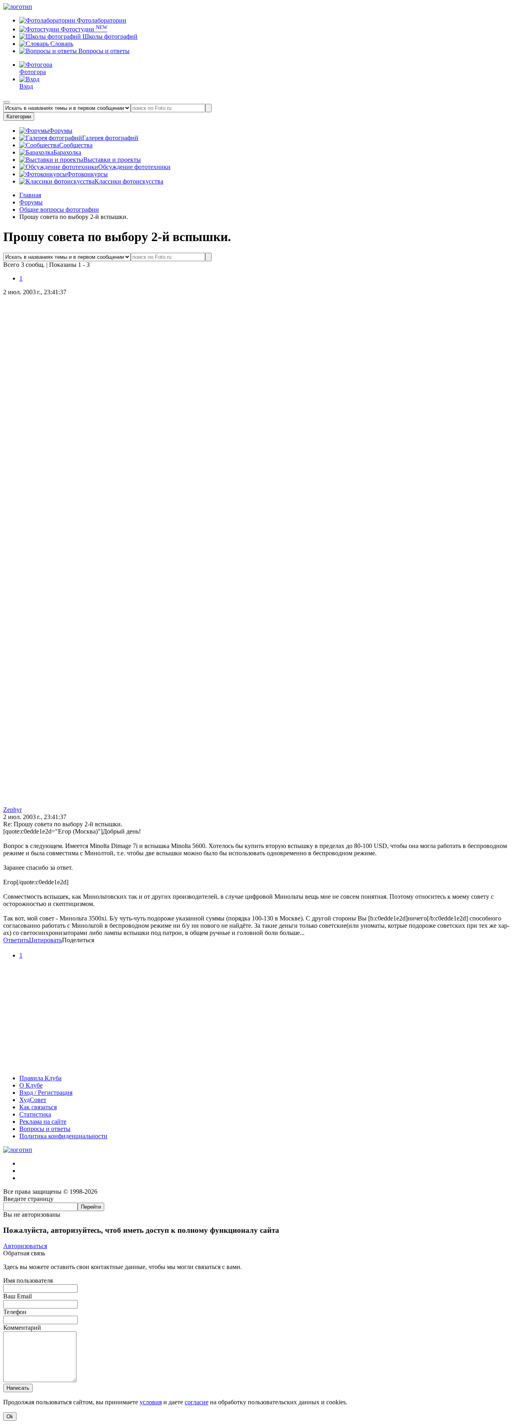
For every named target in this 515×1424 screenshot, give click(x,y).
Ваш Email (17, 1296)
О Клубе (31, 1085)
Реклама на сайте (42, 1121)
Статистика (35, 1114)
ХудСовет (32, 1099)
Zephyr (12, 809)
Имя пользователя (28, 1280)
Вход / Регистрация (45, 1092)
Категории (18, 117)
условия (151, 1402)
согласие (196, 1402)
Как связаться (38, 1107)
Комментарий (22, 1327)
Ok (9, 1417)
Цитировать (45, 940)
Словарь (61, 43)
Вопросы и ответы (103, 50)
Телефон (15, 1311)
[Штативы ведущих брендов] (257, 1064)
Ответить (16, 940)
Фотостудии (83, 29)
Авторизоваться (25, 1245)
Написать (17, 1388)
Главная (30, 195)
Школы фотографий (109, 36)
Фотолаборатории (100, 20)
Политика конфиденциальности (63, 1136)
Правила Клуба (40, 1078)
